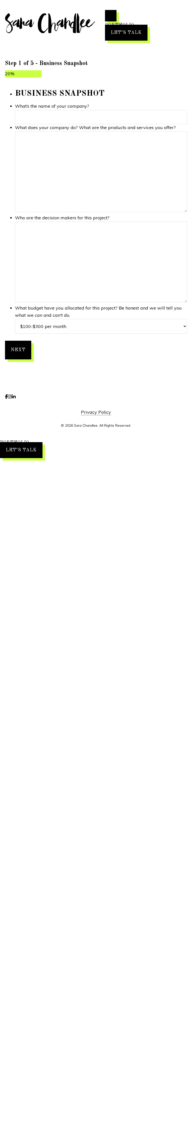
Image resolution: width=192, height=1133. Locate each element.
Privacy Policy (96, 412)
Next (18, 350)
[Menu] (110, 15)
